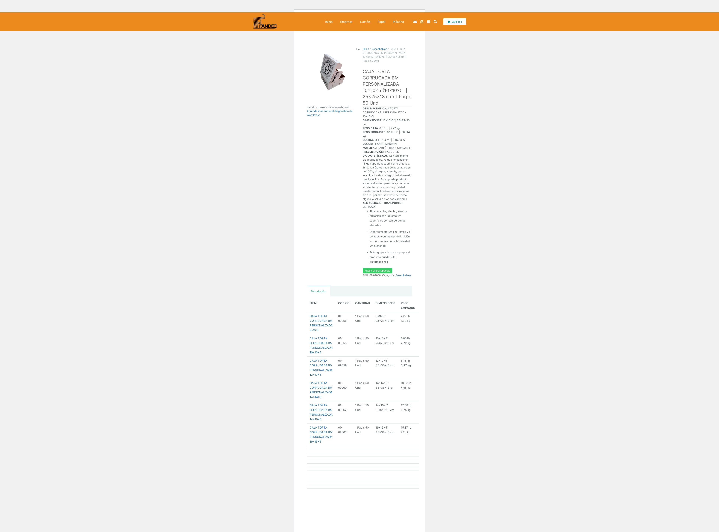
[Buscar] (435, 22)
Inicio (366, 48)
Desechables (379, 48)
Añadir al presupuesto (377, 270)
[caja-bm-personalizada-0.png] (332, 72)
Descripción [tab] (318, 291)
